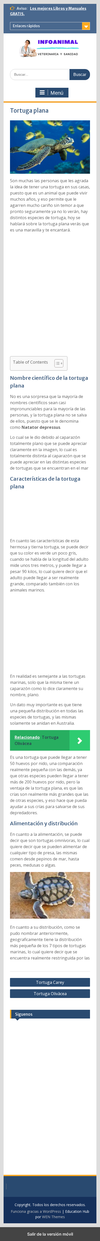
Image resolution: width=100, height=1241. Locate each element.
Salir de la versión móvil (50, 1234)
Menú (57, 93)
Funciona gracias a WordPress (36, 1211)
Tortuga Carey (50, 982)
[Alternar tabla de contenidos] (56, 363)
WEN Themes (53, 1216)
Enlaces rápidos (26, 26)
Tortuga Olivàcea (50, 993)
